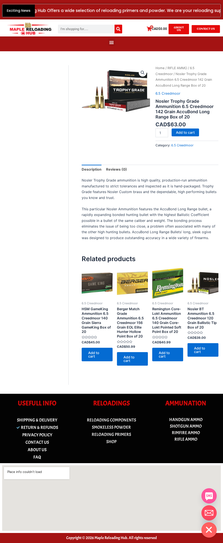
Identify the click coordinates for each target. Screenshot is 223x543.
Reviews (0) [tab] (116, 169)
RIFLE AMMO (177, 68)
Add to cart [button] (93, 354)
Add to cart (185, 132)
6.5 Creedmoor (167, 93)
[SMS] (209, 496)
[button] (111, 42)
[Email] (209, 513)
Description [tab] (91, 169)
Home (160, 68)
